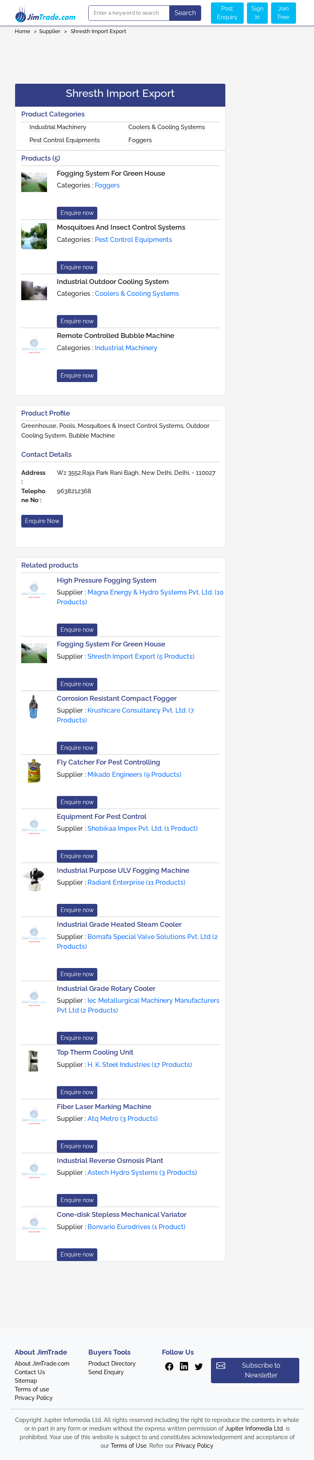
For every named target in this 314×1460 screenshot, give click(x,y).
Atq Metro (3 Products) (122, 1118)
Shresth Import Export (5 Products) (141, 656)
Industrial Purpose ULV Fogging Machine (123, 870)
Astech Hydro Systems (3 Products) (142, 1172)
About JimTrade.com (42, 1363)
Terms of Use (128, 1445)
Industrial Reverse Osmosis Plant (110, 1160)
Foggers (140, 140)
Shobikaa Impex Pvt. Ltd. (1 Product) (142, 828)
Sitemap (26, 1380)
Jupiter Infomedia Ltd (254, 1428)
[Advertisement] (157, 56)
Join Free (283, 12)
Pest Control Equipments (64, 140)
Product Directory (112, 1363)
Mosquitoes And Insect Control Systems (121, 227)
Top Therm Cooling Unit (95, 1052)
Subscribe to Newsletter (261, 1370)
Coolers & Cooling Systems (166, 127)
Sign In (257, 12)
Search (185, 13)
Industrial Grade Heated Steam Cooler (119, 924)
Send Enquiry (106, 1372)
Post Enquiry (227, 12)
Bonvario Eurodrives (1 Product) (136, 1227)
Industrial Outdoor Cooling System (113, 281)
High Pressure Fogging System (107, 580)
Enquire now (77, 213)
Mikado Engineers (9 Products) (134, 774)
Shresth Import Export (99, 31)
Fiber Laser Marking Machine (104, 1106)
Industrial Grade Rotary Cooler (106, 988)
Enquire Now (42, 521)
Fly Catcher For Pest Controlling (108, 762)
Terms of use (32, 1389)
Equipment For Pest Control (101, 816)
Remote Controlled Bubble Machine (115, 335)
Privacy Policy (34, 1398)
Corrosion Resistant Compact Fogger (117, 698)
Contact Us (30, 1372)
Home (22, 31)
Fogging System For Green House (111, 173)
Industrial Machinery (57, 127)
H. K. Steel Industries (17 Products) (139, 1065)
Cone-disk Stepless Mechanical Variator (121, 1214)
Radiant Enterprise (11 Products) (136, 882)
